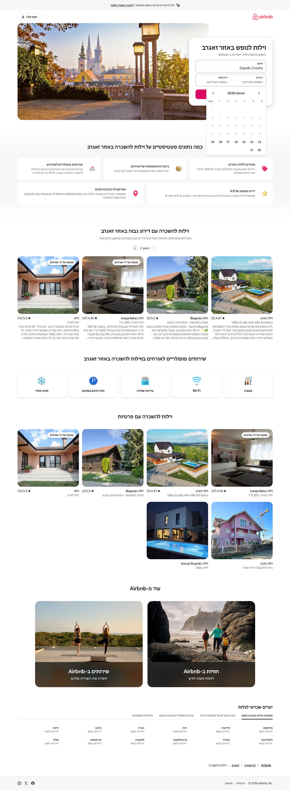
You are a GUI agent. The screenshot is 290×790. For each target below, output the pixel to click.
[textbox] (248, 82)
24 (251, 142)
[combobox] (231, 68)
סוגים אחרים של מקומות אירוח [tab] (217, 715)
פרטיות (240, 783)
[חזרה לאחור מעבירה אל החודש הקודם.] (259, 93)
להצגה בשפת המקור (122, 5)
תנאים (229, 783)
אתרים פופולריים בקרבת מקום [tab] (176, 715)
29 (212, 142)
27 (228, 142)
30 (259, 150)
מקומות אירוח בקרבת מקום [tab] (257, 715)
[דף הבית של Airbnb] (262, 16)
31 (251, 150)
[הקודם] (154, 248)
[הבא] (135, 248)
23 (259, 142)
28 (220, 142)
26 (236, 142)
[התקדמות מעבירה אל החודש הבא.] (213, 93)
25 (244, 142)
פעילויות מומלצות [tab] (142, 715)
